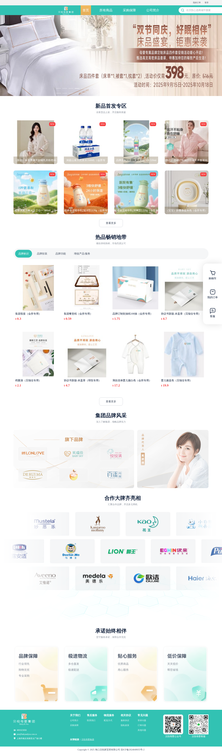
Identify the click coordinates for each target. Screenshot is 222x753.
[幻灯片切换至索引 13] (132, 88)
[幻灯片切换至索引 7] (95, 88)
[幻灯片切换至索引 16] (151, 88)
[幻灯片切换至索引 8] (101, 88)
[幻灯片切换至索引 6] (89, 88)
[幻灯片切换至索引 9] (108, 88)
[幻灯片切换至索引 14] (139, 88)
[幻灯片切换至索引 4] (77, 88)
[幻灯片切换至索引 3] (71, 88)
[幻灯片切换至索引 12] (126, 88)
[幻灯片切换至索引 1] (58, 88)
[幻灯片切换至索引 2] (64, 88)
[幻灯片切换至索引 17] (157, 88)
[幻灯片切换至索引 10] (114, 88)
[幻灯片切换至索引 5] (83, 88)
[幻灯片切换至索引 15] (145, 88)
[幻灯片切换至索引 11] (120, 88)
